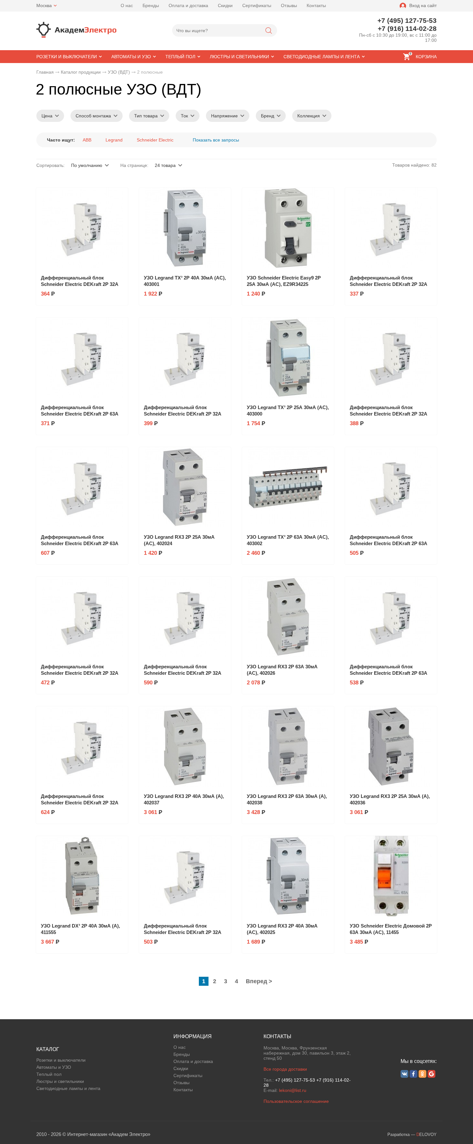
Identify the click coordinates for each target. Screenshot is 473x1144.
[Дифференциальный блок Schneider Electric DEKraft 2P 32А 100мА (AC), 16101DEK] (82, 617)
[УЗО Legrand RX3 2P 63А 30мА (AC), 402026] (288, 617)
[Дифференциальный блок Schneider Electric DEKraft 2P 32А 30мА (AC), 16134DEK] (185, 357)
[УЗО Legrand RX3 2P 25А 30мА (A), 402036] (391, 746)
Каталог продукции (81, 72)
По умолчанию (86, 165)
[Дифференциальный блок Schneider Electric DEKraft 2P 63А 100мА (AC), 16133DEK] (391, 617)
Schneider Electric (155, 139)
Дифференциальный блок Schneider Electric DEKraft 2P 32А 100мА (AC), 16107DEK (182, 673)
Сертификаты (256, 5)
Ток (184, 115)
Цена (47, 115)
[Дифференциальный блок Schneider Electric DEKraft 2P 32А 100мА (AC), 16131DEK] (185, 876)
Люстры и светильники (60, 1081)
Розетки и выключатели (61, 1060)
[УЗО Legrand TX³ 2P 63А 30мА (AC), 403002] (288, 487)
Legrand (114, 139)
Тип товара (146, 115)
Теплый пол (48, 1074)
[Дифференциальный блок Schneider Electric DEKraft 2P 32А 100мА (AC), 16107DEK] (185, 617)
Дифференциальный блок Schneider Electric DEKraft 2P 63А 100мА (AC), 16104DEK (388, 543)
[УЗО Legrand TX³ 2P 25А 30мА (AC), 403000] (288, 357)
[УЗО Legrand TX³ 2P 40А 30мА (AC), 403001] (185, 228)
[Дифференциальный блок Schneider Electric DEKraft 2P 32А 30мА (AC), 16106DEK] (82, 228)
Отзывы (289, 5)
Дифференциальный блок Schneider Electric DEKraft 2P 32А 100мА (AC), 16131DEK (182, 932)
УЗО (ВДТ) (119, 72)
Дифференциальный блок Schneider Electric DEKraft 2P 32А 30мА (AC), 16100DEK (388, 284)
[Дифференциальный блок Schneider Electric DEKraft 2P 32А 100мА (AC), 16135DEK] (82, 746)
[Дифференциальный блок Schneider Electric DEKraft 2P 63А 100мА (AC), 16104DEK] (391, 487)
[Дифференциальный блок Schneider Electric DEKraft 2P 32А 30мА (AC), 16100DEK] (391, 228)
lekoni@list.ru (292, 1090)
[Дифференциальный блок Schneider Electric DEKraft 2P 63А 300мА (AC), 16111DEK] (82, 487)
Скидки (225, 5)
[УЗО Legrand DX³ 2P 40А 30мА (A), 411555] (82, 876)
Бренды (151, 5)
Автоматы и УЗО (53, 1067)
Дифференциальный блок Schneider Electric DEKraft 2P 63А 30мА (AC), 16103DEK (79, 414)
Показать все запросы (216, 139)
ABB (87, 139)
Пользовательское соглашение (296, 1101)
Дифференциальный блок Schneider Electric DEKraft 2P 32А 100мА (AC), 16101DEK (79, 673)
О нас (127, 5)
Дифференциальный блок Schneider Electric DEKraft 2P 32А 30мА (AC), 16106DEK (79, 284)
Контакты (316, 5)
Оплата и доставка (188, 5)
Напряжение (224, 115)
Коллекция (308, 115)
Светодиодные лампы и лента (68, 1088)
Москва (44, 5)
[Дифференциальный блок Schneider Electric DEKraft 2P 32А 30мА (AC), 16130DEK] (391, 357)
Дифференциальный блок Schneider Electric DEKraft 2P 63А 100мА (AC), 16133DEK (388, 673)
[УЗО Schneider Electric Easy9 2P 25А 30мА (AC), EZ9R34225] (288, 228)
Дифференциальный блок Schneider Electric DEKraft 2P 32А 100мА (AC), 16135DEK (79, 802)
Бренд (267, 115)
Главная (45, 72)
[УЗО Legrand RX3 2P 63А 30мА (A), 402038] (288, 746)
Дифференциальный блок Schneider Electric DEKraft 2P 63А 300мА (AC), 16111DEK (79, 543)
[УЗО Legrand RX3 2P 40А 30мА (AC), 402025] (288, 876)
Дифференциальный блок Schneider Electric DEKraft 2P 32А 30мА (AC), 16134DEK (182, 414)
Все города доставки (285, 1069)
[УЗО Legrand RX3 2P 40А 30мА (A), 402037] (185, 746)
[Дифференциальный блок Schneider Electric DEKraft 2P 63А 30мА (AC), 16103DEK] (82, 357)
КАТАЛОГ (47, 1049)
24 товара (165, 165)
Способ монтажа (93, 115)
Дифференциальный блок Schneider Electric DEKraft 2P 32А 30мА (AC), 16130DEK (388, 414)
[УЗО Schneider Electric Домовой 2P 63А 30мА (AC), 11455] (391, 876)
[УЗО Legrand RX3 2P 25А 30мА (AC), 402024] (185, 487)
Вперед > (259, 981)
